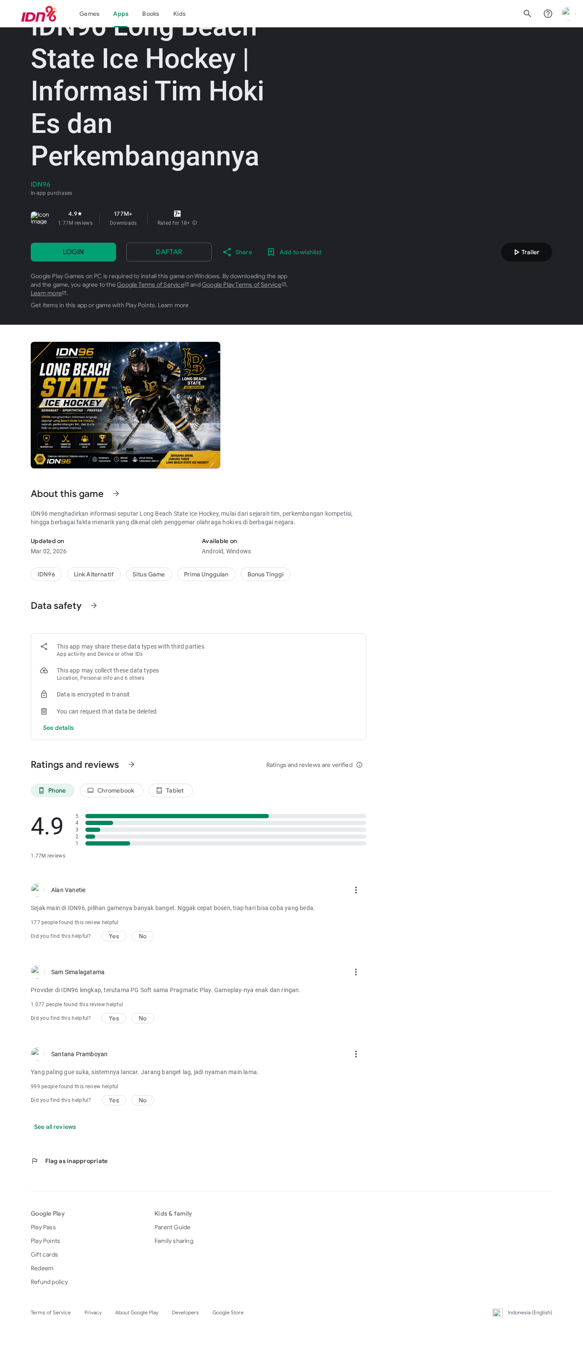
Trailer (525, 252)
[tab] (89, 13)
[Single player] (266, 574)
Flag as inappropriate (69, 1161)
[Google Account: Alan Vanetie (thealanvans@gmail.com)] (568, 13)
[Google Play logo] (39, 13)
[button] (194, 223)
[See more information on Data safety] (94, 605)
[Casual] (206, 574)
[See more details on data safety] (59, 727)
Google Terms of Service (150, 284)
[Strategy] (94, 574)
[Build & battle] (149, 574)
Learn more (46, 293)
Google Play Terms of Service (242, 284)
